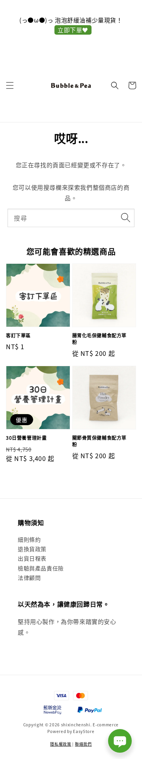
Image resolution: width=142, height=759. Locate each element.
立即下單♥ (73, 30)
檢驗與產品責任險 (41, 568)
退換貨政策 (32, 549)
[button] (10, 85)
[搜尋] (125, 217)
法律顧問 (29, 577)
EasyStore (83, 731)
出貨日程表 (32, 558)
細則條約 (29, 539)
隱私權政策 (60, 744)
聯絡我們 (83, 744)
